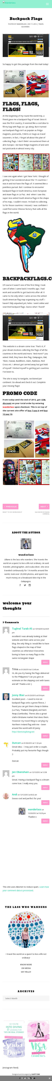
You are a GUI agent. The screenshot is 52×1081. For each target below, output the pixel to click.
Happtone (35, 1074)
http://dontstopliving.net (23, 731)
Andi (14, 794)
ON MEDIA (26, 968)
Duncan (16, 742)
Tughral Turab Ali (22, 628)
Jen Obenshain (20, 772)
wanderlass (21, 24)
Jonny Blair (18, 695)
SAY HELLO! (26, 972)
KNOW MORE (26, 964)
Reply (45, 662)
